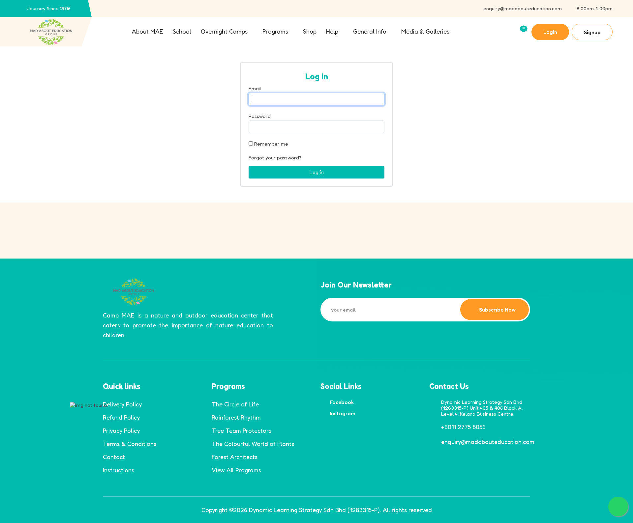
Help (332, 31)
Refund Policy (121, 417)
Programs (275, 31)
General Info (369, 31)
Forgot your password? (275, 157)
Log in (317, 172)
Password (260, 116)
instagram (342, 413)
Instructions (118, 470)
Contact (114, 456)
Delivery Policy (122, 404)
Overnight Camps (224, 31)
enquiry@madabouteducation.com (522, 8)
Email (255, 89)
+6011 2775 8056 (463, 426)
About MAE (147, 31)
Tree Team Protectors (241, 430)
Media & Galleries (425, 31)
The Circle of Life (235, 404)
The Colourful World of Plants (253, 443)
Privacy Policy (121, 430)
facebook (342, 402)
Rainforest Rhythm (236, 417)
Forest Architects (234, 456)
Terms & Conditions (129, 443)
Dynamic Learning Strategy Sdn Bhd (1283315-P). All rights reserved (340, 509)
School (182, 31)
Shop (309, 31)
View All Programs (236, 470)
